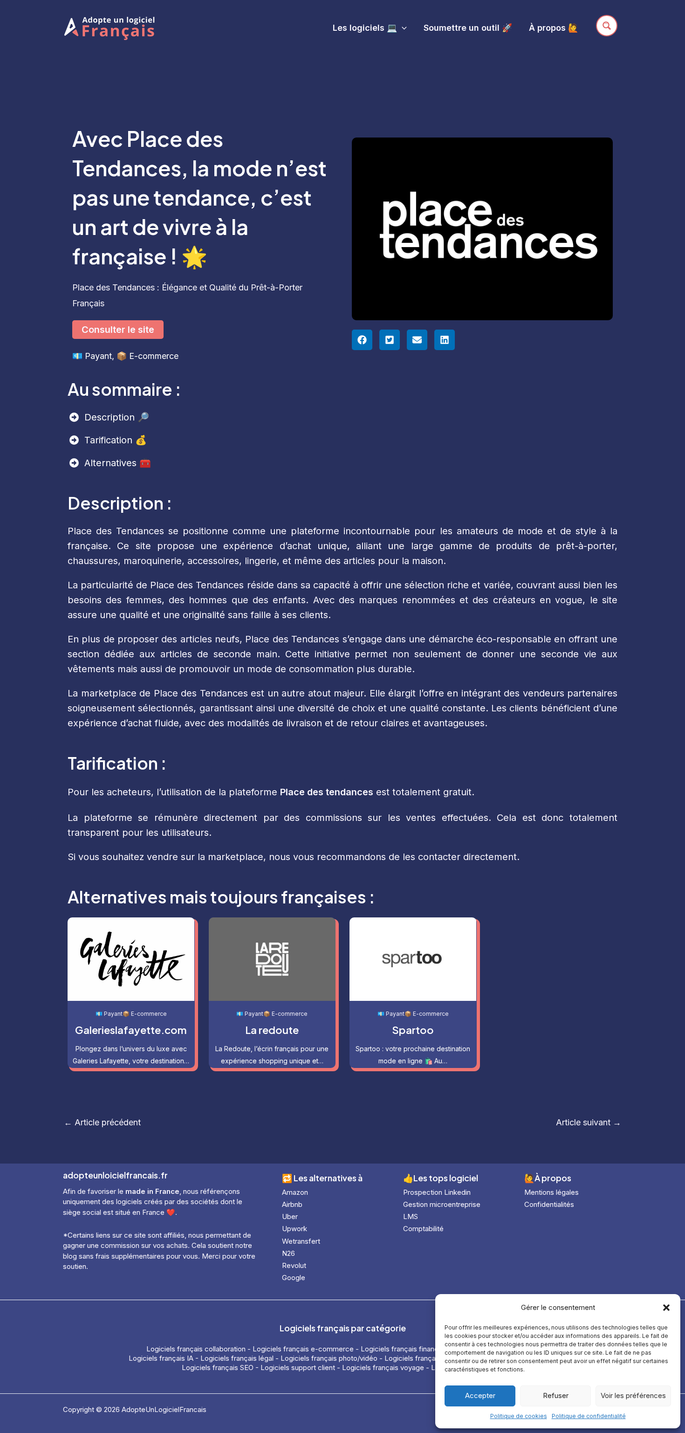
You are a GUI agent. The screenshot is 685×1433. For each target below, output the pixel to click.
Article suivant (588, 1122)
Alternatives (111, 462)
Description (110, 417)
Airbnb (292, 1204)
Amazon (295, 1192)
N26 (288, 1253)
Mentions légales (551, 1192)
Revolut (294, 1265)
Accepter (480, 1395)
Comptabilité (423, 1228)
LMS (410, 1216)
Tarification (109, 440)
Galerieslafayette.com (131, 1029)
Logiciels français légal (237, 1358)
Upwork (294, 1228)
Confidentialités (549, 1204)
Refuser (556, 1395)
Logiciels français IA (161, 1358)
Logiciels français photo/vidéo (329, 1358)
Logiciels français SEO (217, 1367)
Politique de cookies (518, 1415)
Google (293, 1277)
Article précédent (102, 1122)
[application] (402, 27)
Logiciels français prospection (432, 1358)
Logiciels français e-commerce (303, 1348)
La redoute (272, 1029)
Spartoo (413, 1029)
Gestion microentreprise (441, 1204)
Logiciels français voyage (383, 1367)
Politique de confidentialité (589, 1415)
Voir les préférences (633, 1395)
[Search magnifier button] (607, 26)
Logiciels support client (297, 1367)
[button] (666, 1307)
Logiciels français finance (402, 1348)
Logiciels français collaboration (196, 1348)
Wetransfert (301, 1241)
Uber (290, 1216)
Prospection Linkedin (437, 1192)
